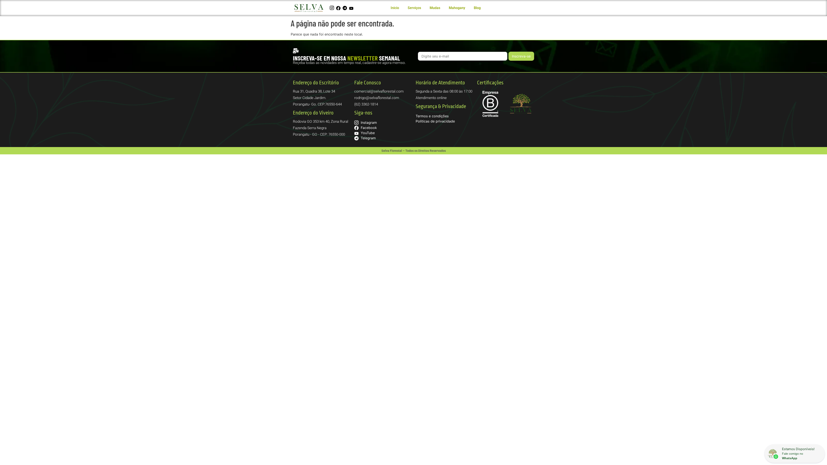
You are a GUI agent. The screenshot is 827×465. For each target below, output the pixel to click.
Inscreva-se (521, 56)
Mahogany (457, 8)
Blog (477, 8)
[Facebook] (339, 8)
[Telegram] (345, 8)
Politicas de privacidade (435, 121)
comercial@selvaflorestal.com (379, 91)
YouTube (367, 133)
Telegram (368, 138)
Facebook (368, 128)
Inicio (395, 8)
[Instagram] (332, 8)
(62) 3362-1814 (366, 104)
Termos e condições (432, 116)
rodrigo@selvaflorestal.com (376, 98)
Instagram (368, 122)
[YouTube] (351, 8)
